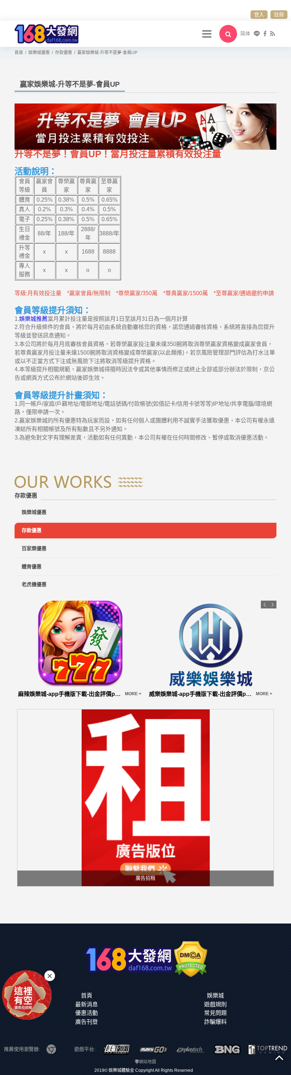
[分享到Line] (257, 34)
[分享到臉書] (265, 34)
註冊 (279, 14)
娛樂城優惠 (34, 512)
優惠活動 (86, 1013)
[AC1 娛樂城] (211, 643)
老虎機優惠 (34, 584)
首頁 (86, 995)
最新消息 (86, 1004)
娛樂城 (215, 995)
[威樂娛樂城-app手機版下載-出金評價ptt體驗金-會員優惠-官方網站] (80, 643)
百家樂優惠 (34, 548)
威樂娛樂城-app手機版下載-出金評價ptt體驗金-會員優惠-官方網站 (69, 694)
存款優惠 (32, 530)
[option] (80, 649)
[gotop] (279, 1057)
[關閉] (49, 975)
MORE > (133, 693)
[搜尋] (228, 34)
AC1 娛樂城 (164, 694)
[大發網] (46, 33)
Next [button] (272, 604)
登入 (259, 14)
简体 (245, 33)
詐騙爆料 (215, 1022)
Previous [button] (265, 604)
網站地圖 (147, 1061)
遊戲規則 (215, 1004)
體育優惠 (32, 566)
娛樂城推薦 (33, 319)
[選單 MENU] (207, 34)
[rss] (272, 34)
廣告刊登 (86, 1022)
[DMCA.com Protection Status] (190, 959)
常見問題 (215, 1013)
